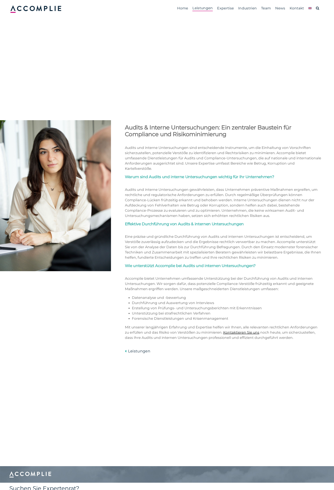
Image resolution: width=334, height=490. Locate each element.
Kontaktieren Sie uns (241, 332)
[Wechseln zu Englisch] (310, 8)
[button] (317, 8)
